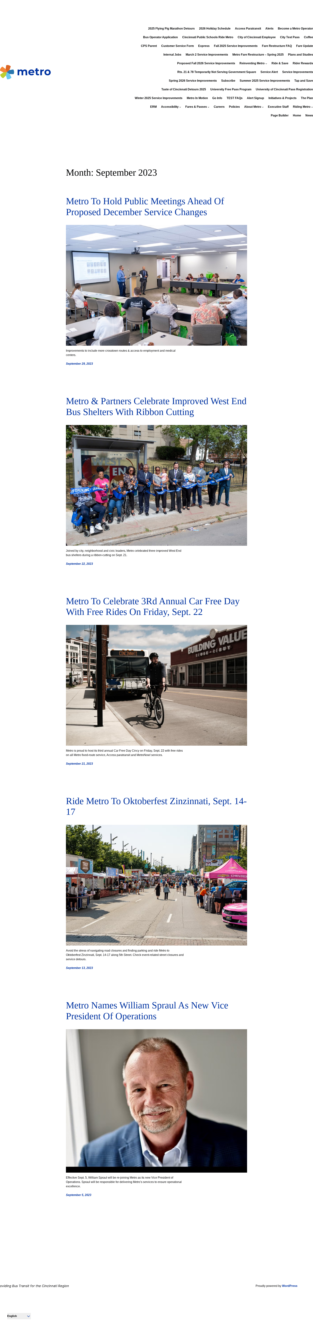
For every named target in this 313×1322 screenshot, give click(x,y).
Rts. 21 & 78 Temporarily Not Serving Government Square (216, 72)
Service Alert (269, 72)
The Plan (307, 98)
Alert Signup (255, 98)
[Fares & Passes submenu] (208, 107)
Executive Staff (278, 106)
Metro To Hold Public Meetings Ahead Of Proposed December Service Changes (145, 206)
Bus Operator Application (160, 37)
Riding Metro (301, 106)
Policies (234, 106)
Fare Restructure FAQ (277, 45)
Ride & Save (280, 63)
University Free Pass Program (230, 89)
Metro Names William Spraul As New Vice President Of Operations (147, 1010)
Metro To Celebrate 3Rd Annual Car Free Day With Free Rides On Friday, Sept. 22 (153, 606)
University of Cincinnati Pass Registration (284, 89)
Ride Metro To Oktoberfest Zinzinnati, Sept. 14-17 (156, 806)
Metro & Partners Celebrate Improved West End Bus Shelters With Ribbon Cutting (156, 406)
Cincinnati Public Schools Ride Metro (207, 37)
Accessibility (170, 106)
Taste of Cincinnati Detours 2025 (183, 89)
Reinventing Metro (252, 63)
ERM (153, 106)
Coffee (308, 37)
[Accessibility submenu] (180, 107)
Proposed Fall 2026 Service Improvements (206, 63)
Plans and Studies (300, 54)
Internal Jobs (172, 54)
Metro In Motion (197, 98)
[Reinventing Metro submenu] (266, 63)
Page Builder (280, 115)
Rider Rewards (303, 63)
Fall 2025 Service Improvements (236, 45)
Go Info (217, 98)
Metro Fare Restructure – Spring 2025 (258, 54)
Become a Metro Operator (295, 28)
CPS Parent (149, 45)
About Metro (252, 106)
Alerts (269, 28)
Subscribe (228, 80)
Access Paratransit (248, 28)
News (309, 115)
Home (297, 115)
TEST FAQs (235, 98)
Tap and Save (303, 80)
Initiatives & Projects (282, 98)
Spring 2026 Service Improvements (193, 80)
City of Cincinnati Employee (257, 37)
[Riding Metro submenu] (312, 107)
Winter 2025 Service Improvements (158, 98)
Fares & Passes (196, 106)
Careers (219, 106)
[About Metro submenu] (263, 107)
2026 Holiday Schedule (215, 28)
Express (204, 45)
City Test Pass (290, 37)
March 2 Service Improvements (207, 54)
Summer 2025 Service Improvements (265, 80)
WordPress (289, 1285)
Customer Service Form (177, 45)
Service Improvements (297, 72)
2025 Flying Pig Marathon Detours (171, 28)
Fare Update (304, 45)
